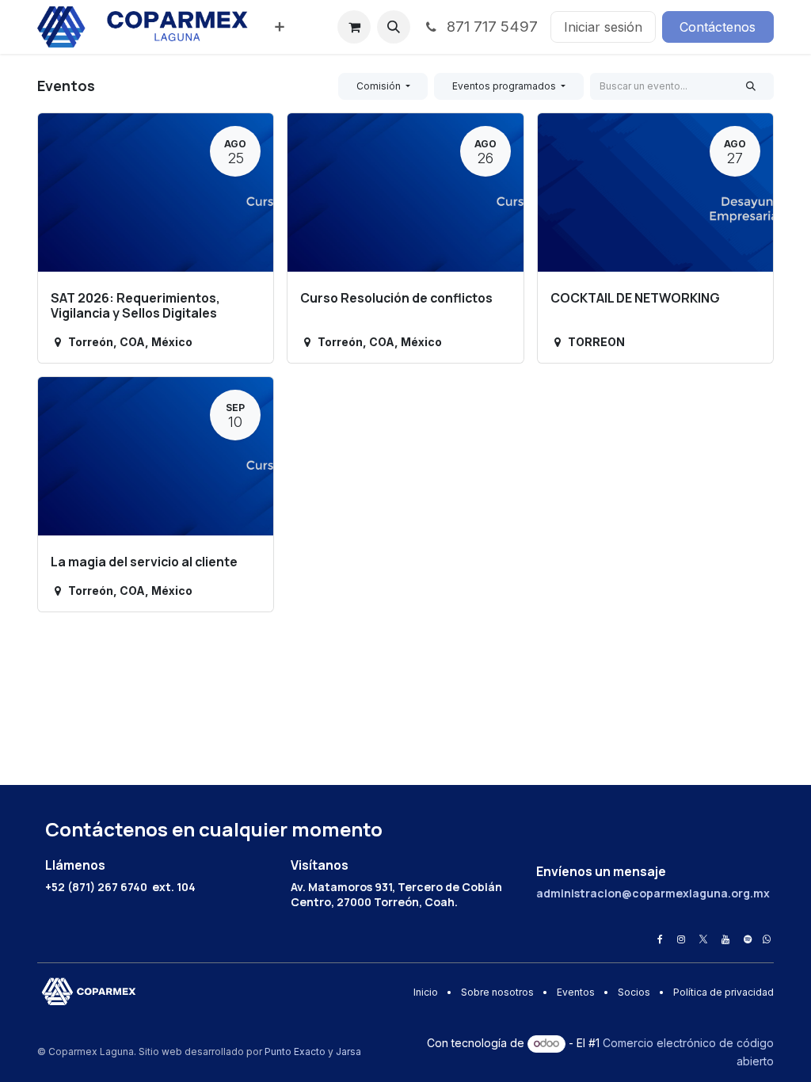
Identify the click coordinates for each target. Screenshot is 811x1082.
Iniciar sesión (603, 27)
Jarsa (348, 1051)
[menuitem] (279, 27)
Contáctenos (718, 27)
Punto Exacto (295, 1051)
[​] (660, 939)
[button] (393, 27)
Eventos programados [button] (505, 86)
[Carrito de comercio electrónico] (354, 27)
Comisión (379, 86)
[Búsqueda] (751, 86)
